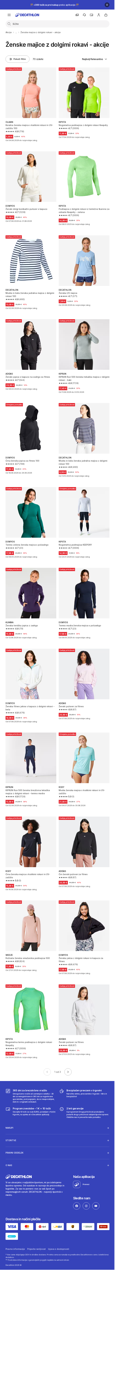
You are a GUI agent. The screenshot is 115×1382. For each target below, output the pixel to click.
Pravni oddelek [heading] (14, 1146)
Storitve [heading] (11, 1133)
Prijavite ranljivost (36, 1241)
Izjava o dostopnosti (58, 1241)
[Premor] (107, 4)
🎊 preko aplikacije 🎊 (54, 5)
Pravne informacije (15, 1241)
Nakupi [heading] (9, 1121)
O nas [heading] (9, 1158)
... (16, 32)
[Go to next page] (68, 1071)
